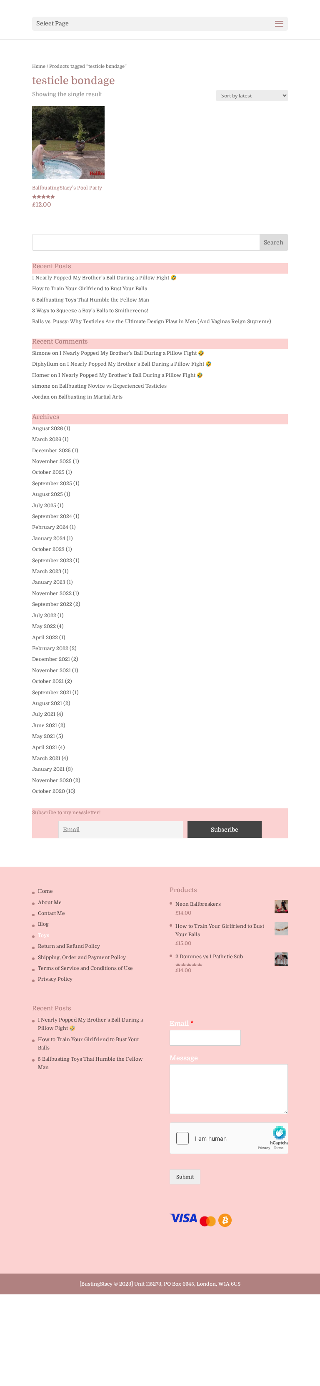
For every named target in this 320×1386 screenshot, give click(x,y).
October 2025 (48, 472)
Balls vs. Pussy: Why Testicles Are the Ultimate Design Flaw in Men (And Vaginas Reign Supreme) (151, 321)
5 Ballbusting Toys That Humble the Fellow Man (90, 300)
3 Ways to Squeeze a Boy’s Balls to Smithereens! (90, 311)
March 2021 (46, 758)
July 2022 (44, 615)
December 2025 (51, 451)
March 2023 (46, 571)
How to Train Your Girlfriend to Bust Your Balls (89, 289)
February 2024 (50, 527)
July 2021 (43, 714)
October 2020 (48, 791)
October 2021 (48, 681)
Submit (185, 1177)
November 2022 (52, 593)
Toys (43, 935)
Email (182, 1023)
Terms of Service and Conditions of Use (85, 968)
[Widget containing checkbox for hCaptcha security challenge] (229, 1138)
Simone (41, 353)
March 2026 (46, 439)
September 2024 (52, 516)
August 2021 (47, 703)
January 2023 (48, 582)
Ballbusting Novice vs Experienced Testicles (113, 386)
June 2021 (44, 725)
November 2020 (52, 780)
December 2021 (51, 659)
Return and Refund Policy (69, 946)
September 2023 (52, 560)
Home (38, 66)
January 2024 (48, 538)
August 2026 (47, 428)
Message (184, 1058)
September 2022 (52, 604)
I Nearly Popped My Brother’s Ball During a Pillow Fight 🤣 (104, 278)
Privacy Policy (55, 979)
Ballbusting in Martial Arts (90, 397)
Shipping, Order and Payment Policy (82, 957)
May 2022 (44, 626)
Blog (43, 924)
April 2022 (45, 638)
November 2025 (52, 461)
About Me (50, 902)
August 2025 (47, 494)
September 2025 (52, 483)
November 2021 (51, 670)
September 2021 (51, 692)
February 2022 (50, 648)
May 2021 (43, 736)
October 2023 (48, 549)
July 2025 (44, 506)
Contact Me (51, 913)
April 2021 (44, 747)
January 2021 (48, 769)
